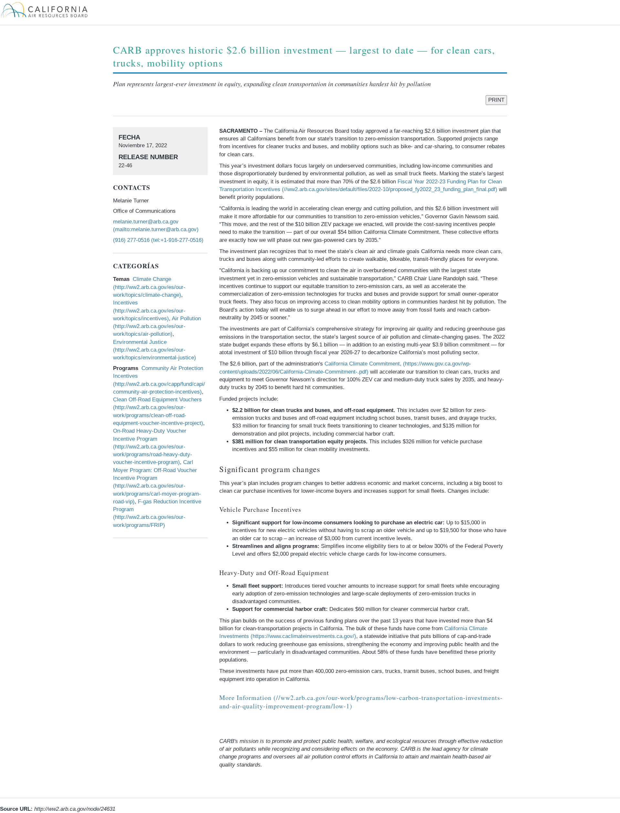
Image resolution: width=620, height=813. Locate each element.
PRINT (496, 100)
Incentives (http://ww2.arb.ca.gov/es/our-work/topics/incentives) (149, 311)
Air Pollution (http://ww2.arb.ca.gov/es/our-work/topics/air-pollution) (157, 326)
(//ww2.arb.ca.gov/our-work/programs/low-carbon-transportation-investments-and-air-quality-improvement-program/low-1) (361, 701)
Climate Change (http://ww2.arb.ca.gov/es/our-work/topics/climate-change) (149, 287)
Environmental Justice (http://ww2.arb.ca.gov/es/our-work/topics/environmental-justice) (154, 350)
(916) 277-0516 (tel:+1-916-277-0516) (158, 240)
